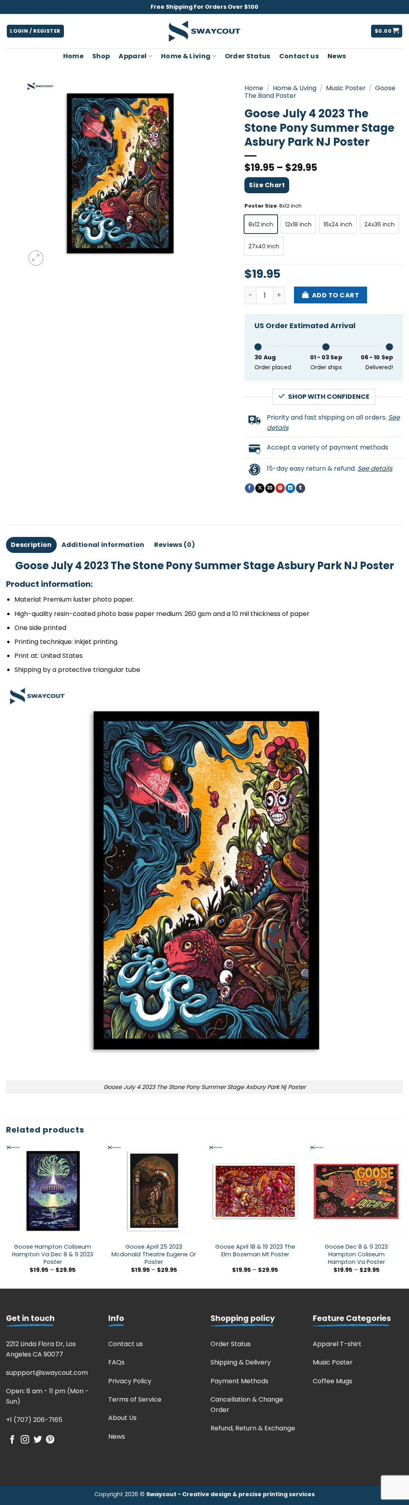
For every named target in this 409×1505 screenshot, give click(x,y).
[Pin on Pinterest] (280, 488)
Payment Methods (239, 1381)
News (337, 56)
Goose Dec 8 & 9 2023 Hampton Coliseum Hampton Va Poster (356, 1254)
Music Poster (346, 88)
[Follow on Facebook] (12, 1440)
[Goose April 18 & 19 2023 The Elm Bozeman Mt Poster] (255, 1191)
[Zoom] (36, 258)
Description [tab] (31, 544)
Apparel (133, 56)
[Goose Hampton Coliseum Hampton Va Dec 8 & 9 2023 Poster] (52, 1191)
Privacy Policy (129, 1381)
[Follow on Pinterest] (50, 1440)
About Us (122, 1417)
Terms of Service (134, 1399)
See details (374, 468)
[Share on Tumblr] (300, 488)
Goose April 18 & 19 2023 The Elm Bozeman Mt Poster (255, 1250)
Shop (101, 56)
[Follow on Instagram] (25, 1440)
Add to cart (335, 295)
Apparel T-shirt (337, 1344)
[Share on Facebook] (249, 488)
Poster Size (260, 206)
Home (73, 56)
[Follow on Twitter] (38, 1440)
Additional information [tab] (103, 544)
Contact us (299, 56)
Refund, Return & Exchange (252, 1428)
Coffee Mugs (332, 1381)
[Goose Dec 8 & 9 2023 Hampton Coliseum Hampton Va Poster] (356, 1191)
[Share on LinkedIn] (290, 488)
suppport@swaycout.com (47, 1372)
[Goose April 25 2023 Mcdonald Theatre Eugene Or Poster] (154, 1191)
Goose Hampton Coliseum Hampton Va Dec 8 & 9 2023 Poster (52, 1254)
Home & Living (185, 56)
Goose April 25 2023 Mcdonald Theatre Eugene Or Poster (153, 1254)
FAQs (116, 1362)
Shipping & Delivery (240, 1362)
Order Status (247, 56)
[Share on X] (259, 488)
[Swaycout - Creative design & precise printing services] (204, 31)
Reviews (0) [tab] (174, 544)
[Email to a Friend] (269, 488)
